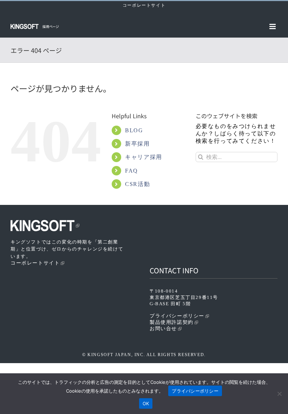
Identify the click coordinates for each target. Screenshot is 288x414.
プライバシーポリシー (177, 316)
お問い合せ (163, 328)
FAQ (131, 171)
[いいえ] (279, 393)
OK (146, 403)
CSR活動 (137, 184)
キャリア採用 (143, 157)
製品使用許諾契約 (172, 322)
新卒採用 (137, 144)
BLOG (134, 130)
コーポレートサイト (144, 5)
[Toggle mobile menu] (273, 26)
